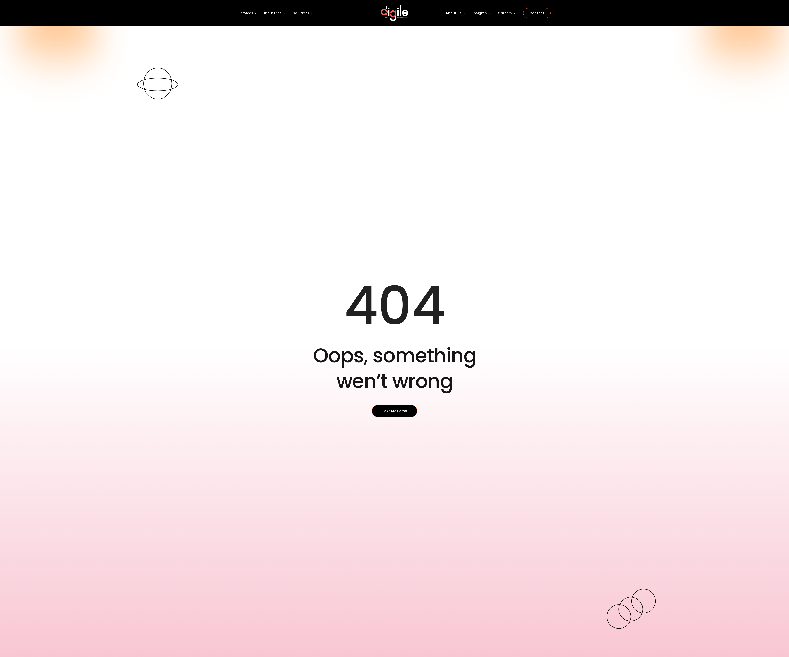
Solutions (301, 13)
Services (245, 13)
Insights (480, 13)
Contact (536, 13)
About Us (454, 13)
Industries (273, 13)
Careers (505, 13)
